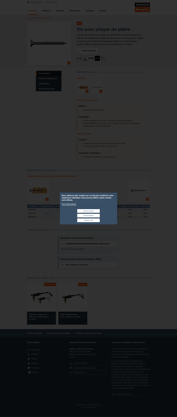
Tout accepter (88, 211)
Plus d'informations (69, 204)
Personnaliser (88, 216)
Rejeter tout (88, 220)
